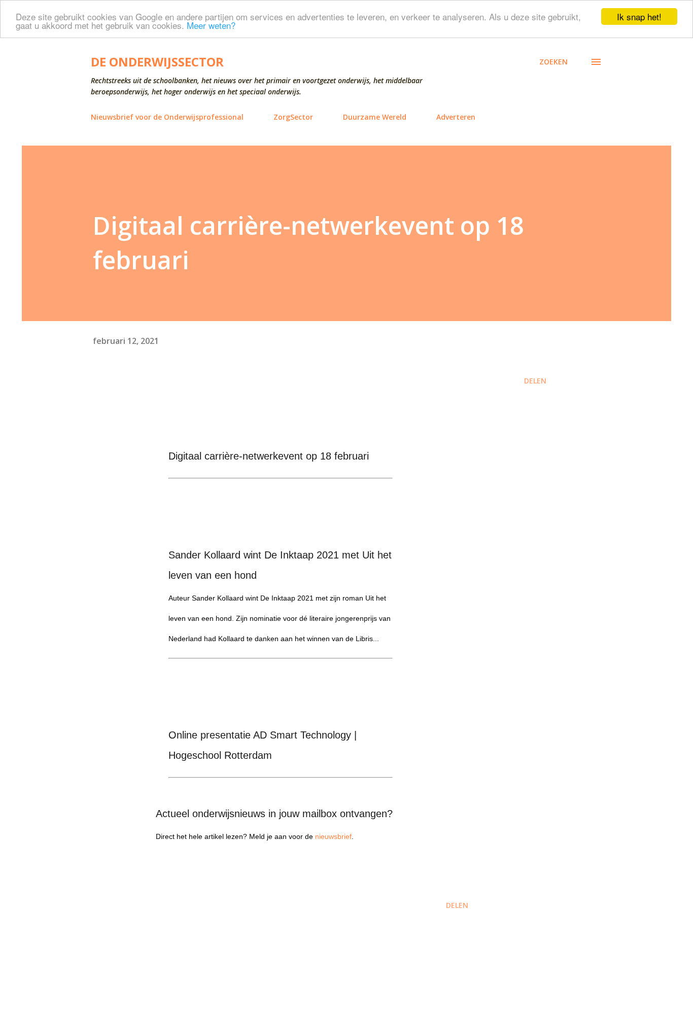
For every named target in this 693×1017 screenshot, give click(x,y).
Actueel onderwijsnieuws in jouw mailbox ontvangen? (274, 813)
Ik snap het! (639, 16)
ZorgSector (293, 117)
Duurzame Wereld (374, 117)
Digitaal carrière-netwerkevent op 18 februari (268, 456)
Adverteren (455, 117)
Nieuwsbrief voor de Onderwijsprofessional (167, 117)
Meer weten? (211, 25)
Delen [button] (535, 380)
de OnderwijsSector (157, 61)
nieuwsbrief (333, 836)
